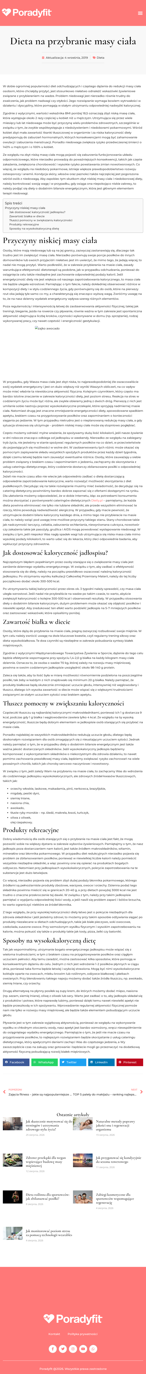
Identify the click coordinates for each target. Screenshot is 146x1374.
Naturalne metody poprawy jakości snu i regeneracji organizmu (115, 1125)
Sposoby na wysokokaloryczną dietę (34, 228)
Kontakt (54, 1334)
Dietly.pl (97, 500)
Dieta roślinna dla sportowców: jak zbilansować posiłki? (47, 1196)
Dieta (100, 57)
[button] (140, 13)
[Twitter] (63, 1349)
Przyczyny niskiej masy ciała (25, 208)
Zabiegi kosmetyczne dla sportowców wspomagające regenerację (115, 1198)
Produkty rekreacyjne (24, 224)
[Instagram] (73, 1349)
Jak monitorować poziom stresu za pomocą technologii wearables (49, 1233)
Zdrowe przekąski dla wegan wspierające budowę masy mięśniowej (46, 1161)
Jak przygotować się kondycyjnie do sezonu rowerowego (118, 1159)
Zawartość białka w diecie (27, 216)
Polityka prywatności (83, 1334)
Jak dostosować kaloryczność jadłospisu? (37, 212)
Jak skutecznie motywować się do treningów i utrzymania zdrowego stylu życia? (49, 1125)
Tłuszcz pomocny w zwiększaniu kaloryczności (40, 220)
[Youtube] (83, 1349)
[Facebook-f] (53, 1349)
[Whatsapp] (93, 1349)
